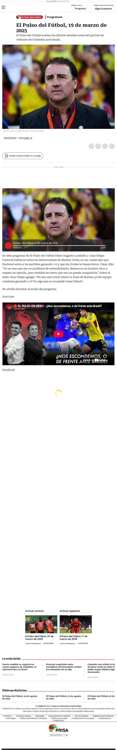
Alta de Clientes (81, 716)
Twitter (98, 146)
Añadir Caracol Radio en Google (25, 155)
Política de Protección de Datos (33, 718)
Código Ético (58, 720)
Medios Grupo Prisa (58, 735)
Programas (54, 17)
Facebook (91, 146)
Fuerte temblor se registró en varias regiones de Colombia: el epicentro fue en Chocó (19, 667)
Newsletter (39, 716)
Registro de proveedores (103, 716)
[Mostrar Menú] (3, 7)
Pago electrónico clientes (59, 716)
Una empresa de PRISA (58, 728)
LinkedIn (105, 146)
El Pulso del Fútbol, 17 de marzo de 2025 (73, 638)
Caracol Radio (13, 7)
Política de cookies (59, 718)
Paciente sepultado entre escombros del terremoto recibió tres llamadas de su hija (63, 667)
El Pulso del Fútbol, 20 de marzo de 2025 (39, 638)
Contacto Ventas (23, 716)
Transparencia (104, 718)
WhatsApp (112, 146)
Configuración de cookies (82, 718)
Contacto (7, 716)
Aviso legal (10, 718)
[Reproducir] (8, 245)
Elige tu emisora (103, 8)
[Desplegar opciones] (109, 245)
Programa (80, 8)
